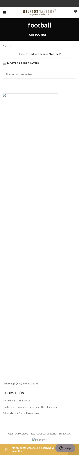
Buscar (71, 74)
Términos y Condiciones (16, 400)
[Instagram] (42, 3)
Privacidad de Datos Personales (21, 413)
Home (21, 53)
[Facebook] (37, 3)
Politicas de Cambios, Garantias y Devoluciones (30, 406)
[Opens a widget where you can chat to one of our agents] (65, 448)
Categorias (37, 34)
